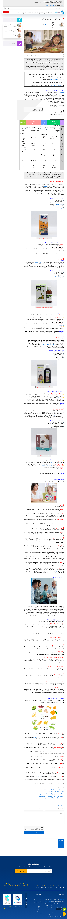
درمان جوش (39, 912)
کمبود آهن (58, 398)
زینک (55, 97)
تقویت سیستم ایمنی (58, 276)
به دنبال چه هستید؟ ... (58, 8)
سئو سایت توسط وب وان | (9, 908)
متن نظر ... (61, 813)
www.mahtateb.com (49, 5)
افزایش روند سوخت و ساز (46, 466)
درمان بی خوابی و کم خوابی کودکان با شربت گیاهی (53, 790)
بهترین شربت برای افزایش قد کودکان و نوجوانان (54, 798)
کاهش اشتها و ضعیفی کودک (48, 344)
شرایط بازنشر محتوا (37, 901)
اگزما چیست (39, 914)
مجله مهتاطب (62, 899)
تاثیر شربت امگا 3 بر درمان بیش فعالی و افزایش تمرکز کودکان (51, 796)
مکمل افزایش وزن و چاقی (55, 85)
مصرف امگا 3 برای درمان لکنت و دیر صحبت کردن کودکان (52, 795)
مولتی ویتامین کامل (58, 209)
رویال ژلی (46, 186)
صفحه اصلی (50, 12)
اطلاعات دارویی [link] (29, 12)
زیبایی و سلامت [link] (44, 12)
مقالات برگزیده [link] (24, 12)
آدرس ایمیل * (39, 808)
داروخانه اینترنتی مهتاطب (9, 906)
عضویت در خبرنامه (21, 871)
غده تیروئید (55, 356)
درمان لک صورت (38, 908)
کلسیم (55, 415)
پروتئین (44, 318)
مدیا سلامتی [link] (34, 12)
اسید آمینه (52, 462)
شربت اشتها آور (38, 262)
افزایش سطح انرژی (59, 204)
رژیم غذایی (39, 776)
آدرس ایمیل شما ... (46, 871)
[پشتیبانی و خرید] (64, 909)
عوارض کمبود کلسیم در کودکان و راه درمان (55, 793)
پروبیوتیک (36, 737)
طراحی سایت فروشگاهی (18, 908)
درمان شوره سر (38, 910)
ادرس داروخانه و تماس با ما (36, 903)
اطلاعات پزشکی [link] (39, 12)
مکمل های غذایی (60, 92)
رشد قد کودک (61, 325)
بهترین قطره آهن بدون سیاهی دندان (56, 791)
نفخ (57, 571)
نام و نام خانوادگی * (59, 808)
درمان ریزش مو (38, 906)
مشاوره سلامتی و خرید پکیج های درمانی (44, 887)
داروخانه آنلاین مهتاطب (60, 914)
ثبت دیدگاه (34, 833)
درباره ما (19, 12)
